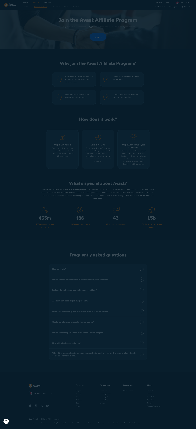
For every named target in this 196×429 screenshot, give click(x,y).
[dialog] (98, 214)
